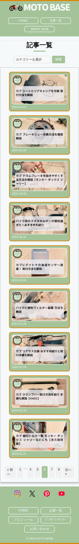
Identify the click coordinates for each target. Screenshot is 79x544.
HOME (23, 20)
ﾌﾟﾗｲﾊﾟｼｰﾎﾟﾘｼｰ (55, 519)
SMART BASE (40, 29)
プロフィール (23, 519)
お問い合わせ (39, 529)
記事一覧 (55, 20)
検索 (58, 59)
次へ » (68, 471)
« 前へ (10, 472)
